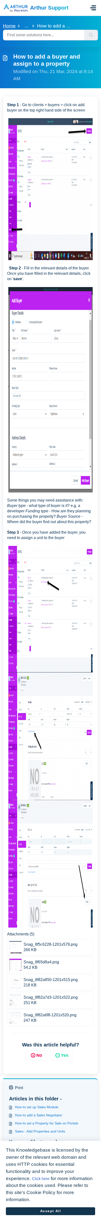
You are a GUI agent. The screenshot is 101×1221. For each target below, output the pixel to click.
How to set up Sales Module (36, 1107)
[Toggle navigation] (93, 7)
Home (9, 25)
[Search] (91, 35)
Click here (41, 1179)
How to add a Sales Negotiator (38, 1115)
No (39, 1055)
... (26, 25)
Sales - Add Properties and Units (40, 1131)
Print (19, 1088)
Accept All (50, 1211)
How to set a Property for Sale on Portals (46, 1123)
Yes (64, 1055)
